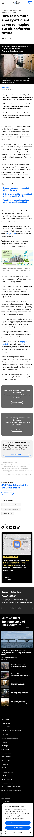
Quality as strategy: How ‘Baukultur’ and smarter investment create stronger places (19, 685)
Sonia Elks (5, 87)
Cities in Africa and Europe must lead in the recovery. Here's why (17, 195)
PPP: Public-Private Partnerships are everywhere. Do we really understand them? (16, 653)
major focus (11, 234)
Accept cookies (17, 402)
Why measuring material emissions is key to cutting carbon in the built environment (20, 703)
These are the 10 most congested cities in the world (16, 189)
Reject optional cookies (17, 823)
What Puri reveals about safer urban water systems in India (20, 692)
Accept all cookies (18, 827)
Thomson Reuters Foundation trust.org (12, 49)
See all (29, 628)
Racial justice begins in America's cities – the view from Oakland (16, 201)
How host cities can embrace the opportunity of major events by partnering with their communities (20, 676)
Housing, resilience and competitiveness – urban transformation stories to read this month (20, 667)
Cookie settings (18, 832)
